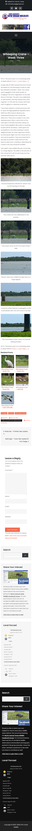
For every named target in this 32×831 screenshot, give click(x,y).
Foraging (4, 413)
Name (7, 496)
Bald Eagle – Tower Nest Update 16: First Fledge (17, 440)
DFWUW (5, 418)
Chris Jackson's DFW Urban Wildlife (11, 420)
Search (6, 550)
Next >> (25, 81)
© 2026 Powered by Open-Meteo (12, 661)
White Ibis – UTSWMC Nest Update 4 (15, 432)
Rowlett (11, 413)
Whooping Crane (21, 413)
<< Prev (19, 81)
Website (8, 517)
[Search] (25, 555)
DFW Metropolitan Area (16, 630)
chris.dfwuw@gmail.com (16, 4)
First (14, 81)
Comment (9, 470)
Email (7, 507)
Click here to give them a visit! (13, 615)
